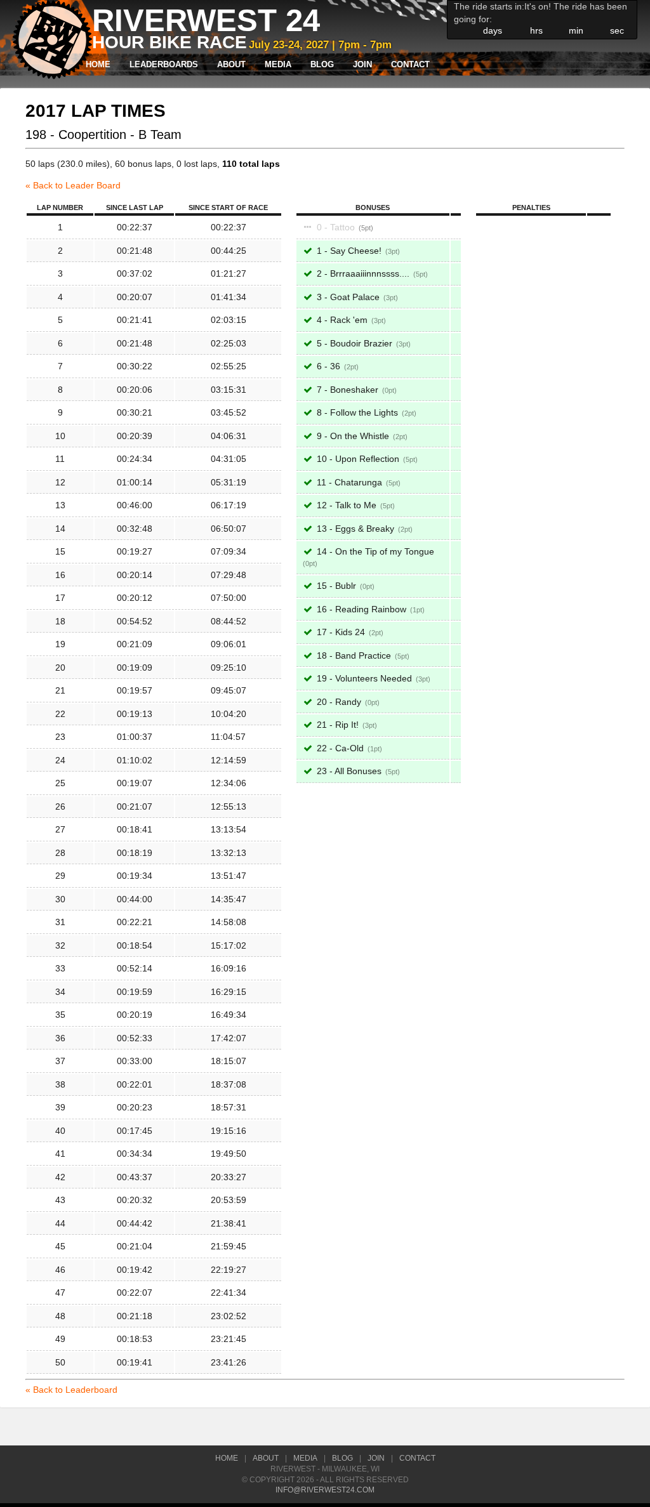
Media (278, 64)
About (231, 64)
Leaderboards (163, 64)
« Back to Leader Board (73, 185)
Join (362, 64)
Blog (322, 64)
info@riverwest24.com (325, 1489)
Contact (410, 64)
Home (98, 64)
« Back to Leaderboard (71, 1390)
